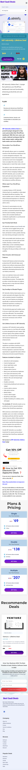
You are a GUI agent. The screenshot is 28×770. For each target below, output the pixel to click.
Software (9, 36)
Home (4, 36)
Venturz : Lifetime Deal (11, 637)
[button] (25, 3)
